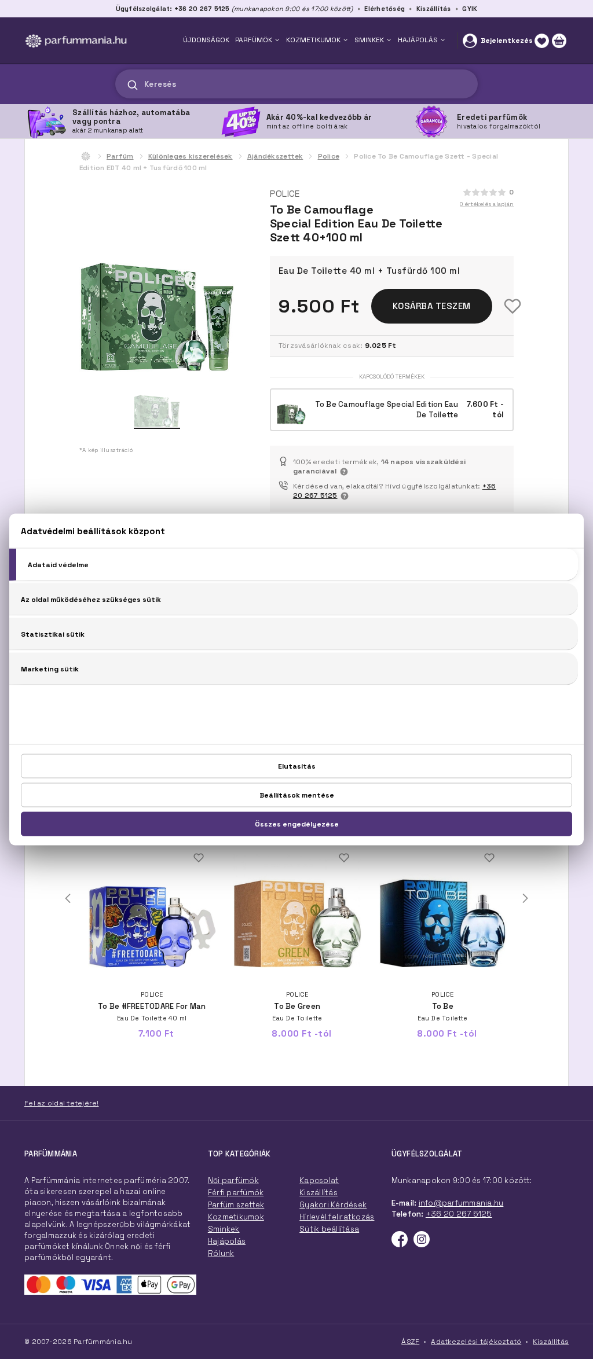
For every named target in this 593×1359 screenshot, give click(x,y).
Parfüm (120, 156)
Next (525, 898)
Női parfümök (233, 1180)
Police (329, 156)
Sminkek (224, 1229)
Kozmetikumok (236, 1217)
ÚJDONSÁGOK (206, 40)
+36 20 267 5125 (459, 1214)
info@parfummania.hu (461, 1203)
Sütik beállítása (329, 1229)
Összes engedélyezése (297, 824)
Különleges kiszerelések (190, 156)
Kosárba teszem (432, 305)
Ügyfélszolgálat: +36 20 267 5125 (173, 9)
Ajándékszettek (275, 156)
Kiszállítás (433, 9)
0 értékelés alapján (487, 204)
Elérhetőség (384, 9)
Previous (67, 898)
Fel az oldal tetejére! (61, 1103)
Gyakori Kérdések (333, 1205)
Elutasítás (297, 766)
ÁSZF (410, 1341)
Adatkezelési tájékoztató (476, 1341)
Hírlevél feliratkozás (336, 1217)
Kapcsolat (319, 1180)
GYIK (469, 9)
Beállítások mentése (296, 795)
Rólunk (221, 1253)
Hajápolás (227, 1241)
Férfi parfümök (236, 1193)
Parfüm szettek (236, 1205)
